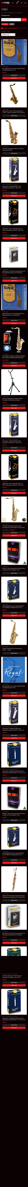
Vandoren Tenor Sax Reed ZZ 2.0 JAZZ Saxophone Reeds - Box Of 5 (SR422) (12, 230)
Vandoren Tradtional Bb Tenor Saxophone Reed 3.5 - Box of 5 (11, 187)
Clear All (11, 24)
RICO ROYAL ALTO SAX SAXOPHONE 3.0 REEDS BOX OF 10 (13, 69)
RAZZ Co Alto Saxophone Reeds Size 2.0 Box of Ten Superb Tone (13, 569)
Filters (4, 9)
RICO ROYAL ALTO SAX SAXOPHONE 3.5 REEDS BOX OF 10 (13, 686)
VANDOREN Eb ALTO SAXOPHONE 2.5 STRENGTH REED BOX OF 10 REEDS (13, 607)
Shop (2, 12)
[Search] (12, 2)
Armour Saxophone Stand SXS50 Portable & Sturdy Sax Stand (12, 399)
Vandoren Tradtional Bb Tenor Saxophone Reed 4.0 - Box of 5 (11, 441)
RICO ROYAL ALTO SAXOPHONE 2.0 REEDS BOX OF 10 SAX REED (13, 314)
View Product (14, 75)
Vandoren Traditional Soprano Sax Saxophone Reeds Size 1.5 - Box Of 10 (13, 771)
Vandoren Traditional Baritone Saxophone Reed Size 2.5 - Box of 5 (13, 729)
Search (24, 19)
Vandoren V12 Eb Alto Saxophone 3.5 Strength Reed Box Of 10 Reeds (13, 934)
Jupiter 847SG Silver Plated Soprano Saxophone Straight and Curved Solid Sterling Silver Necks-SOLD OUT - (13, 897)
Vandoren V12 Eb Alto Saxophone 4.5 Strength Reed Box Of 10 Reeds (13, 271)
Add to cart (14, 78)
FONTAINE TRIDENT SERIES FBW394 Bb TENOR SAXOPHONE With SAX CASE (13, 357)
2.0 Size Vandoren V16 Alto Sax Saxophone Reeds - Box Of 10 (11, 976)
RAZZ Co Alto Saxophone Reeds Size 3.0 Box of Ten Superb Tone (13, 814)
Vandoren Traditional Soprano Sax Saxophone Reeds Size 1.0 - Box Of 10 (13, 1019)
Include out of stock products (10, 28)
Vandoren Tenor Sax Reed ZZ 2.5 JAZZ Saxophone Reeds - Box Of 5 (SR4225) (12, 485)
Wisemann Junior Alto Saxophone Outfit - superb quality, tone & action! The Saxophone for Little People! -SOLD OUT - (13, 113)
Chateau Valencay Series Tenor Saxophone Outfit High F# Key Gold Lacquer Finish (13, 527)
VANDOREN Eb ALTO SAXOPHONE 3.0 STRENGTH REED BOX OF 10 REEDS (13, 854)
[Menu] (25, 3)
